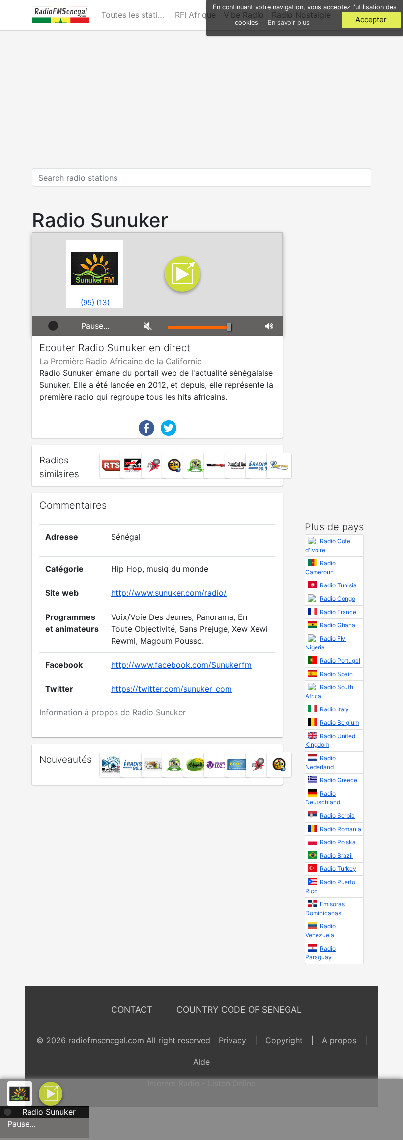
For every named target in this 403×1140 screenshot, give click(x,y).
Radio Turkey (338, 868)
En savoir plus (289, 22)
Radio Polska (338, 842)
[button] (50, 1093)
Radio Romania (340, 828)
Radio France (338, 612)
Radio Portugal (340, 660)
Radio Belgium (339, 722)
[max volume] (270, 326)
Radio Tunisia (338, 585)
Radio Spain (336, 674)
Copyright (284, 1040)
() (87, 302)
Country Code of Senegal (239, 1009)
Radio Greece (338, 780)
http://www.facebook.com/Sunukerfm (181, 665)
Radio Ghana (337, 625)
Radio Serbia (337, 815)
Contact (131, 1009)
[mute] (149, 326)
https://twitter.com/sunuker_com (171, 689)
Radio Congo (337, 598)
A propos (339, 1040)
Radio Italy (334, 709)
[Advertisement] (201, 98)
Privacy (232, 1040)
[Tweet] (168, 427)
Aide (201, 1062)
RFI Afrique (195, 15)
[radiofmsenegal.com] (60, 15)
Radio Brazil (336, 855)
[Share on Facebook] (146, 427)
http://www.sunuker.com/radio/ (169, 593)
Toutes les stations (136, 15)
